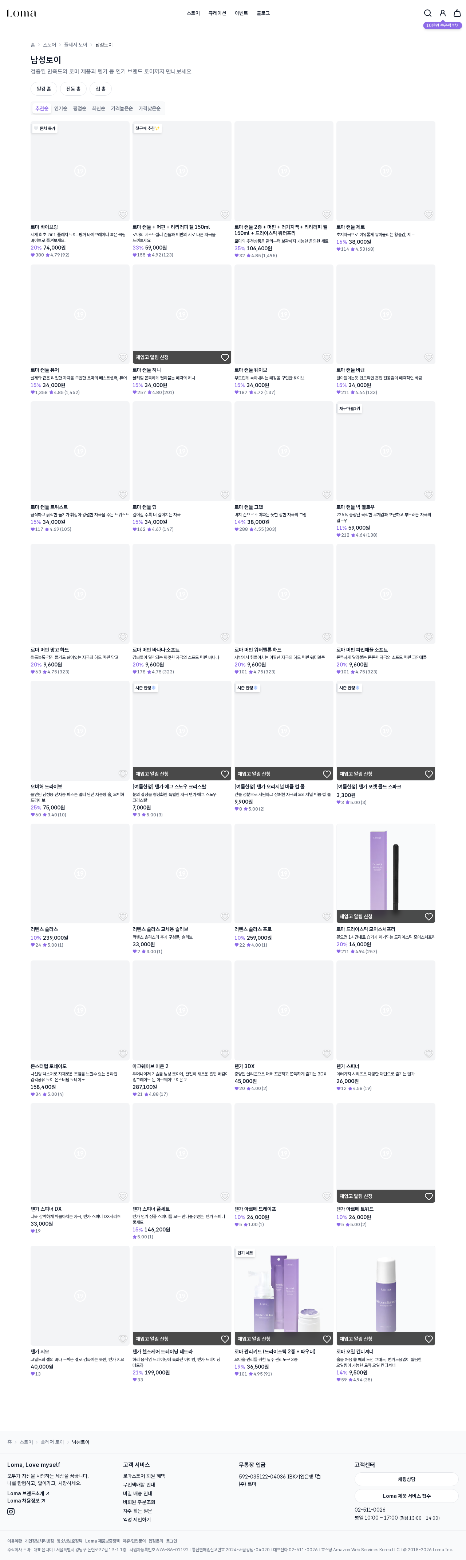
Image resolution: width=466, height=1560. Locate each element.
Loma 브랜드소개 (25, 1537)
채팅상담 (406, 1523)
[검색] (427, 13)
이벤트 (241, 13)
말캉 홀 (44, 89)
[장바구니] (457, 13)
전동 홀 (73, 89)
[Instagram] (59, 1555)
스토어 (193, 13)
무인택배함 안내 (139, 1528)
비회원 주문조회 (139, 1546)
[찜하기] (122, 214)
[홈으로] (21, 13)
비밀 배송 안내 (137, 1537)
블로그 (263, 13)
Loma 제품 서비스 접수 (407, 1540)
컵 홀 (101, 89)
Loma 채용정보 (23, 1544)
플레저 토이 (75, 45)
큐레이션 (217, 13)
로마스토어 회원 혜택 (144, 1520)
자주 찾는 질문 (137, 1554)
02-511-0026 (370, 1553)
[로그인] (442, 13)
